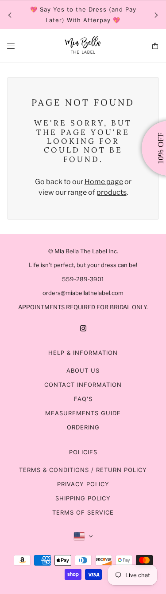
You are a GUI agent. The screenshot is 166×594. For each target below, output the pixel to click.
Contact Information (83, 384)
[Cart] (155, 46)
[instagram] (83, 328)
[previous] (10, 15)
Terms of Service (83, 512)
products (112, 192)
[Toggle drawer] (11, 46)
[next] (156, 15)
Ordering (83, 427)
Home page (104, 181)
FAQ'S (83, 398)
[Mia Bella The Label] (83, 46)
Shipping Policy (83, 498)
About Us (83, 370)
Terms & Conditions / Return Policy (83, 469)
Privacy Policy (83, 484)
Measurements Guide (83, 413)
